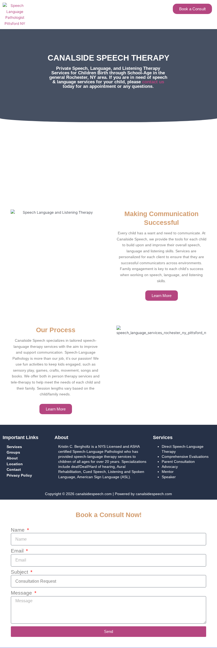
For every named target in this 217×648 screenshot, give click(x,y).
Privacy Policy (19, 475)
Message (22, 593)
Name (18, 530)
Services (14, 447)
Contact (14, 470)
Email (18, 551)
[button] (99, 8)
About (12, 458)
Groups (13, 452)
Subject (20, 572)
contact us (153, 81)
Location (15, 464)
